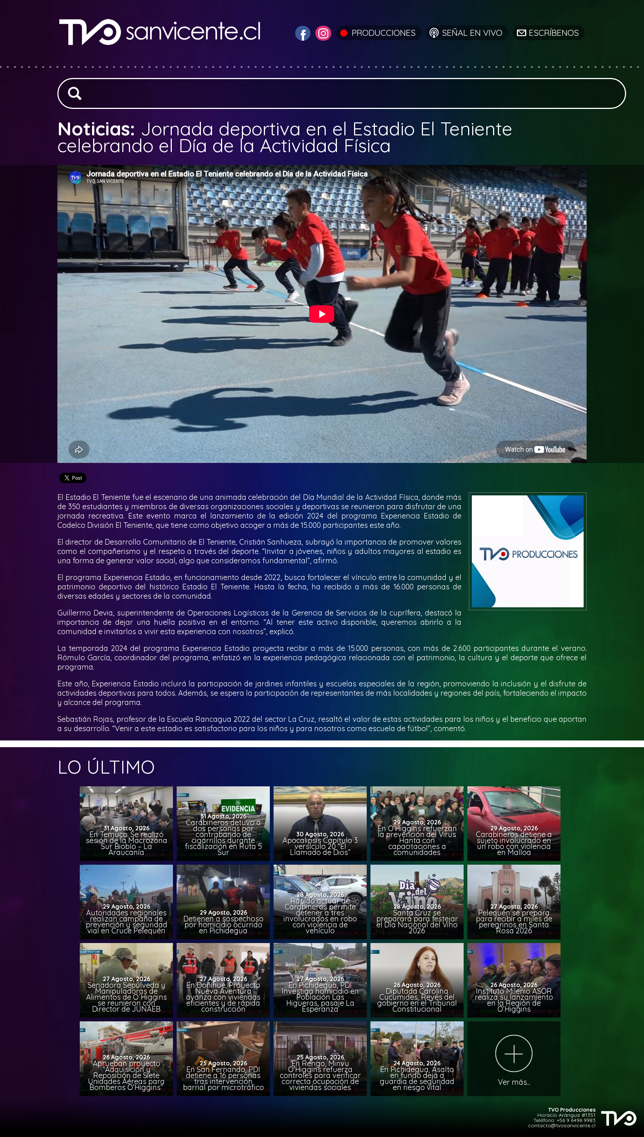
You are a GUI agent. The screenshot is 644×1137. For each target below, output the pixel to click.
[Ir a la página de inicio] (160, 61)
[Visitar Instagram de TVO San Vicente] (322, 32)
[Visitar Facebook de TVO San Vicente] (302, 32)
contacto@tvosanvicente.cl (562, 1125)
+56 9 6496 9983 (576, 1120)
